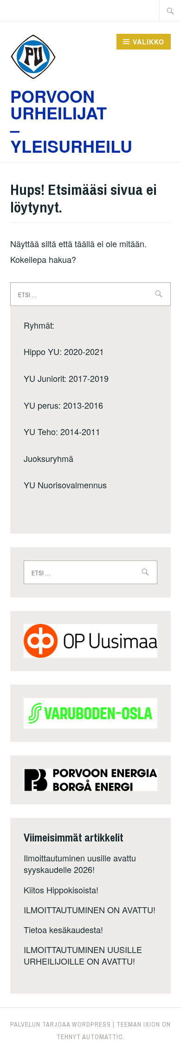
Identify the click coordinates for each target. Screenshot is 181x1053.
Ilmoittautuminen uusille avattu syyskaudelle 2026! (80, 863)
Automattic (102, 1037)
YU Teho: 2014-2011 (62, 431)
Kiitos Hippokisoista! (61, 890)
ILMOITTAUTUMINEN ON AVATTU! (89, 909)
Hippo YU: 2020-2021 (64, 351)
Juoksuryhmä (48, 458)
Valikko (148, 41)
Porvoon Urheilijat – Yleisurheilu (71, 121)
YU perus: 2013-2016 (63, 405)
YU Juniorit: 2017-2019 (66, 378)
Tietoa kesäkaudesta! (63, 929)
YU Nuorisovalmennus (65, 485)
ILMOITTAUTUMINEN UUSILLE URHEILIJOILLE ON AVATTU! (83, 955)
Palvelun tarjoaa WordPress (60, 1024)
